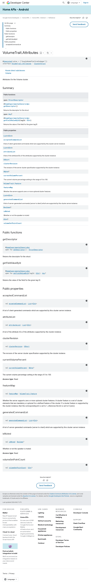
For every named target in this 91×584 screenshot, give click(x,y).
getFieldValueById (11, 120)
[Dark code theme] (86, 58)
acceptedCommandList (13, 140)
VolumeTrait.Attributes (21, 64)
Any (9, 114)
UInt (29, 120)
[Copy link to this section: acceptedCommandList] (29, 295)
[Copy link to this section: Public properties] (25, 289)
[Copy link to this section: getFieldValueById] (23, 263)
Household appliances (42, 530)
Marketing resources (60, 522)
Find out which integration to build (10, 552)
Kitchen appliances (45, 535)
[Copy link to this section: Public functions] (24, 232)
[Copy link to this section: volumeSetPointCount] (27, 459)
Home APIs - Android (16, 9)
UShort (6, 160)
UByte (6, 172)
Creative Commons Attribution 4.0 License (62, 494)
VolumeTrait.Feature (12, 183)
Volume (8, 73)
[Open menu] (3, 2)
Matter (5, 513)
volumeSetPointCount (13, 223)
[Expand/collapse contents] (15, 23)
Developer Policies (63, 546)
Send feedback (79, 24)
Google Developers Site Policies (59, 496)
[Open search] (63, 2)
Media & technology (45, 525)
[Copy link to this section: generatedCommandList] (30, 412)
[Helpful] (83, 18)
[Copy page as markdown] (48, 53)
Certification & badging (61, 516)
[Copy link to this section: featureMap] (17, 385)
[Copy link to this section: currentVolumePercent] (28, 360)
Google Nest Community (78, 528)
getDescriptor (10, 106)
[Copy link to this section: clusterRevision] (20, 338)
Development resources (61, 528)
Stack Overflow (79, 523)
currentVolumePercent (13, 175)
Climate (41, 517)
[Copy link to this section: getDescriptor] (19, 239)
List (5, 136)
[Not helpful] (86, 18)
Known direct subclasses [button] (15, 71)
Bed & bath (42, 539)
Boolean (7, 207)
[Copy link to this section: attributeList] (17, 317)
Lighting (41, 513)
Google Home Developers (11, 18)
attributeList (9, 152)
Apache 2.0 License (29, 496)
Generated (8, 61)
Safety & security (44, 521)
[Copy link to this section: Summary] (16, 88)
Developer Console (80, 513)
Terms (5, 573)
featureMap (8, 187)
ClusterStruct (40, 64)
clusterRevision (10, 164)
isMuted (7, 211)
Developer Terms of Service (62, 541)
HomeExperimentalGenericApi (17, 104)
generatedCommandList (13, 199)
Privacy (11, 573)
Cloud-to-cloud (8, 532)
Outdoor (41, 543)
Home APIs (25, 18)
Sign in (85, 3)
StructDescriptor (15, 100)
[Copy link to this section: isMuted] (13, 434)
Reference (51, 18)
